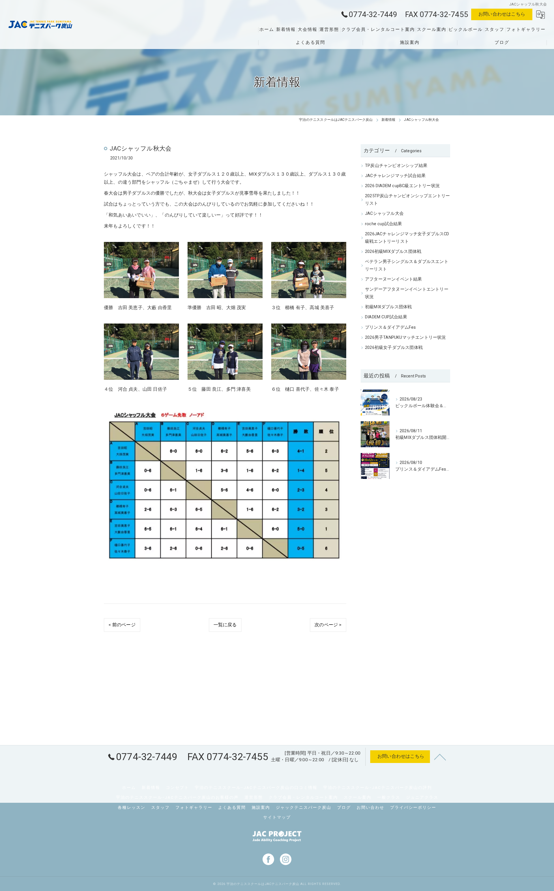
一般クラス (388, 797)
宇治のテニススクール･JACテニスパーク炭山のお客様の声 (177, 797)
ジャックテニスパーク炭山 (303, 807)
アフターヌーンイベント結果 (393, 279)
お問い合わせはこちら (501, 14)
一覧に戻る (225, 624)
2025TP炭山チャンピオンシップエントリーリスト (407, 199)
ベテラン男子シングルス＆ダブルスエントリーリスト (406, 265)
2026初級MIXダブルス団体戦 (393, 251)
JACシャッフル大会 (384, 213)
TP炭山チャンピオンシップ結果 (396, 165)
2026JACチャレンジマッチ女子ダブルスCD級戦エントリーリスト (407, 238)
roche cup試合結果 (383, 223)
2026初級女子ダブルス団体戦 (394, 347)
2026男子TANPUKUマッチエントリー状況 (405, 337)
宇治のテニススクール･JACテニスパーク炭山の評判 (377, 787)
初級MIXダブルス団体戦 (388, 306)
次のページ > (328, 624)
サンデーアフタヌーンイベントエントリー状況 (406, 293)
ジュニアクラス (422, 797)
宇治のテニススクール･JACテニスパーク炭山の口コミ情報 (256, 787)
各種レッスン (131, 807)
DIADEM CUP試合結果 (386, 317)
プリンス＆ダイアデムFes (390, 327)
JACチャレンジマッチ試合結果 (395, 175)
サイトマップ (277, 817)
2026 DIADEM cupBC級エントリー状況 (402, 185)
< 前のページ (121, 624)
